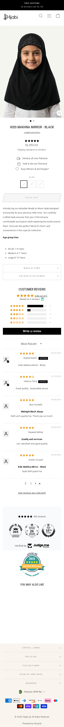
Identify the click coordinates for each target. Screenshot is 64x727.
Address (31, 683)
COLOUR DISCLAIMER (32, 276)
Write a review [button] (32, 331)
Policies (31, 657)
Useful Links (31, 648)
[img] (27, 353)
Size (32, 177)
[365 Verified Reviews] (32, 578)
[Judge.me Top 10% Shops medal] (48, 530)
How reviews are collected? (32, 493)
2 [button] (31, 483)
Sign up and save (31, 674)
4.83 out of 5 (41, 296)
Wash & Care (32, 268)
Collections (31, 665)
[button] (32, 141)
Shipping (21, 150)
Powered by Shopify (32, 723)
